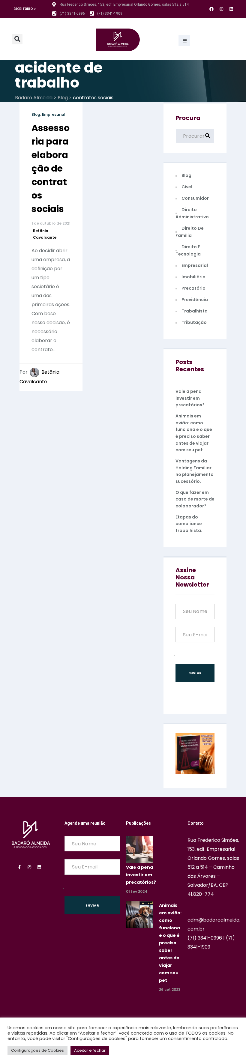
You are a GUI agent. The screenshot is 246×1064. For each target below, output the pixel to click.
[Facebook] (211, 9)
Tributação (194, 322)
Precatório (194, 288)
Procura (188, 118)
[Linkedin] (231, 9)
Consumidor (195, 198)
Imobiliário (194, 277)
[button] (184, 40)
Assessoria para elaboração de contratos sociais (51, 168)
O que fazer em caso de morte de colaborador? (195, 499)
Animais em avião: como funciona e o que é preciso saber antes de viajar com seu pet (170, 942)
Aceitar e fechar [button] (90, 1050)
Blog (36, 114)
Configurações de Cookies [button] (37, 1050)
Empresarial (53, 114)
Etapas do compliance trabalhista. (189, 523)
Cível (187, 187)
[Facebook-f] (19, 867)
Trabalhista (195, 311)
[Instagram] (221, 9)
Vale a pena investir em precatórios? (190, 398)
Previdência (195, 300)
